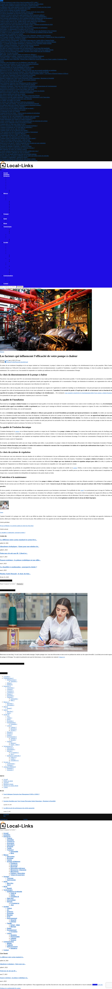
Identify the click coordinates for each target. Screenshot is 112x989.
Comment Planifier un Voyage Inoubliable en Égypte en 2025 (17, 67)
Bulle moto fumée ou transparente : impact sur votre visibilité (17, 46)
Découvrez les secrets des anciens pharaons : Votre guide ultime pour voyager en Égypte (24, 72)
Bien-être (9, 220)
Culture (9, 244)
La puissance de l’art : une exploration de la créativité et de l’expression (19, 116)
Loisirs (9, 267)
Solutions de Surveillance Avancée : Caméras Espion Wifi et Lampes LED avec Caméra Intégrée (26, 50)
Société (6, 242)
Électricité (13, 204)
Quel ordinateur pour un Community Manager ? (13, 133)
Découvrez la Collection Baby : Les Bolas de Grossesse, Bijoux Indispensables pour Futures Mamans (28, 42)
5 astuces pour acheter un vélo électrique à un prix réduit (15, 141)
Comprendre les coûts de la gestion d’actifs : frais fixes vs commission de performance (23, 27)
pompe (75, 468)
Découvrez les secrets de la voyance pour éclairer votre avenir (17, 89)
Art (8, 245)
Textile (9, 187)
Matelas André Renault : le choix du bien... (15, 574)
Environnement (11, 253)
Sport (8, 222)
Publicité (9, 279)
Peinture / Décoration (16, 211)
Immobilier (10, 179)
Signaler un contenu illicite (11, 785)
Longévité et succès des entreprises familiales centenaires (15, 68)
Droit (8, 252)
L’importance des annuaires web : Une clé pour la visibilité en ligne (18, 87)
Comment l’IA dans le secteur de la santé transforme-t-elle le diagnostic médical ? (22, 15)
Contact (6, 283)
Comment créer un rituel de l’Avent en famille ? (13, 38)
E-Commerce (14, 239)
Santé (5, 218)
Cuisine (9, 198)
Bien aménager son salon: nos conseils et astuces (13, 149)
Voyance (12, 274)
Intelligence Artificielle (13, 228)
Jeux (11, 241)
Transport (10, 188)
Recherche (20, 286)
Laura (6, 360)
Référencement (11, 280)
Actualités (6, 174)
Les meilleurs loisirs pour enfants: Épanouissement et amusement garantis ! (20, 105)
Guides (12, 231)
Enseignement (11, 264)
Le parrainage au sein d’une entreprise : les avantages (14, 144)
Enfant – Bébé (14, 260)
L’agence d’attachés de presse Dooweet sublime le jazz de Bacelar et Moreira (21, 19)
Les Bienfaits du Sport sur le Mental (10, 111)
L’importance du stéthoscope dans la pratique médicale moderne (17, 84)
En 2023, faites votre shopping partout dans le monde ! (15, 136)
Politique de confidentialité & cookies (10, 988)
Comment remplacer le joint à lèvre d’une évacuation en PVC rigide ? (19, 2)
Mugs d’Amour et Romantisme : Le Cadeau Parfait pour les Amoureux (19, 45)
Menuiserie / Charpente (17, 207)
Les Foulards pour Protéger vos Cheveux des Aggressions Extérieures (19, 64)
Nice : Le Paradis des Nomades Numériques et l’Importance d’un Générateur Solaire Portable (26, 43)
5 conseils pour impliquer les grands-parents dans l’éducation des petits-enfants (21, 4)
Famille (9, 258)
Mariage (12, 261)
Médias (9, 277)
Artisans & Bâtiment (13, 199)
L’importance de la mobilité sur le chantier (11, 34)
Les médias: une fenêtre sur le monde (10, 100)
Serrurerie (13, 203)
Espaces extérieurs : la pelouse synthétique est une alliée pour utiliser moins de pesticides (24, 155)
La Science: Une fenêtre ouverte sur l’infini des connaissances (17, 102)
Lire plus (100, 984)
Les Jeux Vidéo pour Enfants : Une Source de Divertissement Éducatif (19, 103)
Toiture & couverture (16, 212)
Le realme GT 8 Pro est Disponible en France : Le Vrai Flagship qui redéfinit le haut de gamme (26, 32)
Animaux (12, 256)
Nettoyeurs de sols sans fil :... (8, 971)
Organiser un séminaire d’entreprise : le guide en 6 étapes (15, 146)
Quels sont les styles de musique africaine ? (12, 114)
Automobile (13, 190)
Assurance (10, 182)
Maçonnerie (14, 209)
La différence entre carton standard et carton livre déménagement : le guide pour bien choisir (25, 7)
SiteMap (25, 819)
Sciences (9, 247)
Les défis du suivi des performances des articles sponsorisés (16, 76)
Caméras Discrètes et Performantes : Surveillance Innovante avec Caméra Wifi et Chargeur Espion (27, 40)
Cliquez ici (62, 657)
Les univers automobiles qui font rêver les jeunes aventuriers (16, 13)
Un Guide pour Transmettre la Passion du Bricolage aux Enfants (17, 75)
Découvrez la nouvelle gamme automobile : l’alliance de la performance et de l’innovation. (25, 97)
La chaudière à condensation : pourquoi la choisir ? (14, 157)
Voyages (6, 214)
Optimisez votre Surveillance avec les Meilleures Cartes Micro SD (18, 62)
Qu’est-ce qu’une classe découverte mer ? (11, 81)
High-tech (10, 234)
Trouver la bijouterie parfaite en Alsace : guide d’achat (15, 140)
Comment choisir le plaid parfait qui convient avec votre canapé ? (18, 138)
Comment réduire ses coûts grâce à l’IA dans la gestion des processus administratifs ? (23, 16)
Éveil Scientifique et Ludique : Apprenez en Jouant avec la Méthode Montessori (22, 56)
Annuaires (13, 282)
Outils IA (12, 230)
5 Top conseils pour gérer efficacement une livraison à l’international (19, 132)
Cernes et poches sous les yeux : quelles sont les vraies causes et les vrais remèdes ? (23, 21)
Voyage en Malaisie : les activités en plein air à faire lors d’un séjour (18, 160)
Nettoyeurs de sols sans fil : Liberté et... (14, 553)
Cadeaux (13, 272)
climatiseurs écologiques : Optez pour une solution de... (19, 546)
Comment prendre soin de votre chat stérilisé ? (12, 129)
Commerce (10, 180)
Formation (13, 266)
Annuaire (6, 782)
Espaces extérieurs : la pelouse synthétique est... (14, 978)
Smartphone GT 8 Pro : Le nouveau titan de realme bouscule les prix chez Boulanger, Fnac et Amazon (28, 31)
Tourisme (10, 215)
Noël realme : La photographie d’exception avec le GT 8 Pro (17, 29)
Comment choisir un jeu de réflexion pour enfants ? (14, 130)
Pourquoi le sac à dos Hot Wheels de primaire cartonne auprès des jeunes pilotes (22, 12)
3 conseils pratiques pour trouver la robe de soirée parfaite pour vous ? (19, 151)
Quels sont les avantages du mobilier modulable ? (13, 10)
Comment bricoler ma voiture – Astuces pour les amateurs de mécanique (20, 113)
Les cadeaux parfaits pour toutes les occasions (12, 94)
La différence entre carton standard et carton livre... (18, 540)
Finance (9, 177)
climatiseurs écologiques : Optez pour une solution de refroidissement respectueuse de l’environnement (28, 86)
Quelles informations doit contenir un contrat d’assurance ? (16, 119)
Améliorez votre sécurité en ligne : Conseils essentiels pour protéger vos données (22, 91)
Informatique (11, 236)
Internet (9, 237)
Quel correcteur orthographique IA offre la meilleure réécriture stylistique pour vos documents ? (26, 18)
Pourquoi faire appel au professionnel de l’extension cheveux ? (17, 148)
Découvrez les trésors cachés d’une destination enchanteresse (17, 92)
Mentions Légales (8, 784)
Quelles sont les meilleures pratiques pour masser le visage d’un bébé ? (19, 5)
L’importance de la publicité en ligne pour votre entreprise (16, 99)
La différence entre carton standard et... (12, 957)
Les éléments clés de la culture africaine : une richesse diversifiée (18, 118)
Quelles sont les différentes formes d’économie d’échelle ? (16, 122)
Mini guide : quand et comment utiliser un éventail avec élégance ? (18, 54)
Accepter (94, 984)
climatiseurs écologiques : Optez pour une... (13, 964)
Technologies (8, 226)
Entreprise (7, 176)
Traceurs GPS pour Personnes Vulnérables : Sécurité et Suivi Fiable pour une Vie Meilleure (25, 51)
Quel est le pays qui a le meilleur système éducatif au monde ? (17, 108)
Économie (10, 248)
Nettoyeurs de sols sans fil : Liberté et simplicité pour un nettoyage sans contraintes (23, 143)
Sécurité (12, 255)
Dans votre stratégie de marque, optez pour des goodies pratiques (18, 80)
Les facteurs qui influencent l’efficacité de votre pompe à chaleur (18, 159)
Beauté (9, 225)
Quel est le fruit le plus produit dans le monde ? (13, 110)
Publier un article (8, 781)
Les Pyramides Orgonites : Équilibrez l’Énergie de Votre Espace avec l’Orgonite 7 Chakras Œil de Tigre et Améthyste (32, 37)
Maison (6, 193)
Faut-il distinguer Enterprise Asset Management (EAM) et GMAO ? (19, 83)
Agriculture (10, 184)
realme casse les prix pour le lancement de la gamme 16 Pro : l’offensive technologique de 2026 (26, 24)
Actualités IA (14, 233)
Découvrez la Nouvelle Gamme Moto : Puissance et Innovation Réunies (20, 95)
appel (82, 490)
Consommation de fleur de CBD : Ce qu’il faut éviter (14, 135)
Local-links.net (3, 819)
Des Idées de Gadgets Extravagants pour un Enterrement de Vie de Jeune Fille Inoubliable (25, 48)
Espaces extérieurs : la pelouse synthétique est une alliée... (20, 560)
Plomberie (13, 201)
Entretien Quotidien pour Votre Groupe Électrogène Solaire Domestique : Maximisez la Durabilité (27, 78)
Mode (5, 223)
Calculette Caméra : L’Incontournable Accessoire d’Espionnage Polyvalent (20, 57)
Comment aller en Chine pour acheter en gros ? (13, 124)
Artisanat (9, 185)
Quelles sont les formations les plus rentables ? (13, 106)
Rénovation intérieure (16, 206)
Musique (9, 250)
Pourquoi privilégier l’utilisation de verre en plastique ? (15, 152)
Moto (12, 192)
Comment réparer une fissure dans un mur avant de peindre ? (17, 26)
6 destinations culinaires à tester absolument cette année (15, 8)
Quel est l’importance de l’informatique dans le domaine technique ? (19, 125)
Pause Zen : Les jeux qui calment (9, 53)
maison (17, 431)
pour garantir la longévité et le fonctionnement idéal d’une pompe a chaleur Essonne (88, 393)
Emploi (9, 263)
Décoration (10, 195)
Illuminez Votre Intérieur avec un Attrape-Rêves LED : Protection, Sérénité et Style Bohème (25, 35)
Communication (8, 275)
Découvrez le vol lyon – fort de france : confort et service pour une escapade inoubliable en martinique (28, 70)
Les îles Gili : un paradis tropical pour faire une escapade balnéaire (18, 154)
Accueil (6, 173)
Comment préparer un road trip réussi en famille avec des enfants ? (18, 23)
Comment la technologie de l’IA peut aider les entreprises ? (16, 127)
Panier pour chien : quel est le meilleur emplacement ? (15, 65)
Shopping (13, 269)
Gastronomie (11, 217)
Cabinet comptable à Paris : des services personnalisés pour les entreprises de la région (23, 121)
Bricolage (10, 196)
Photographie (14, 271)
